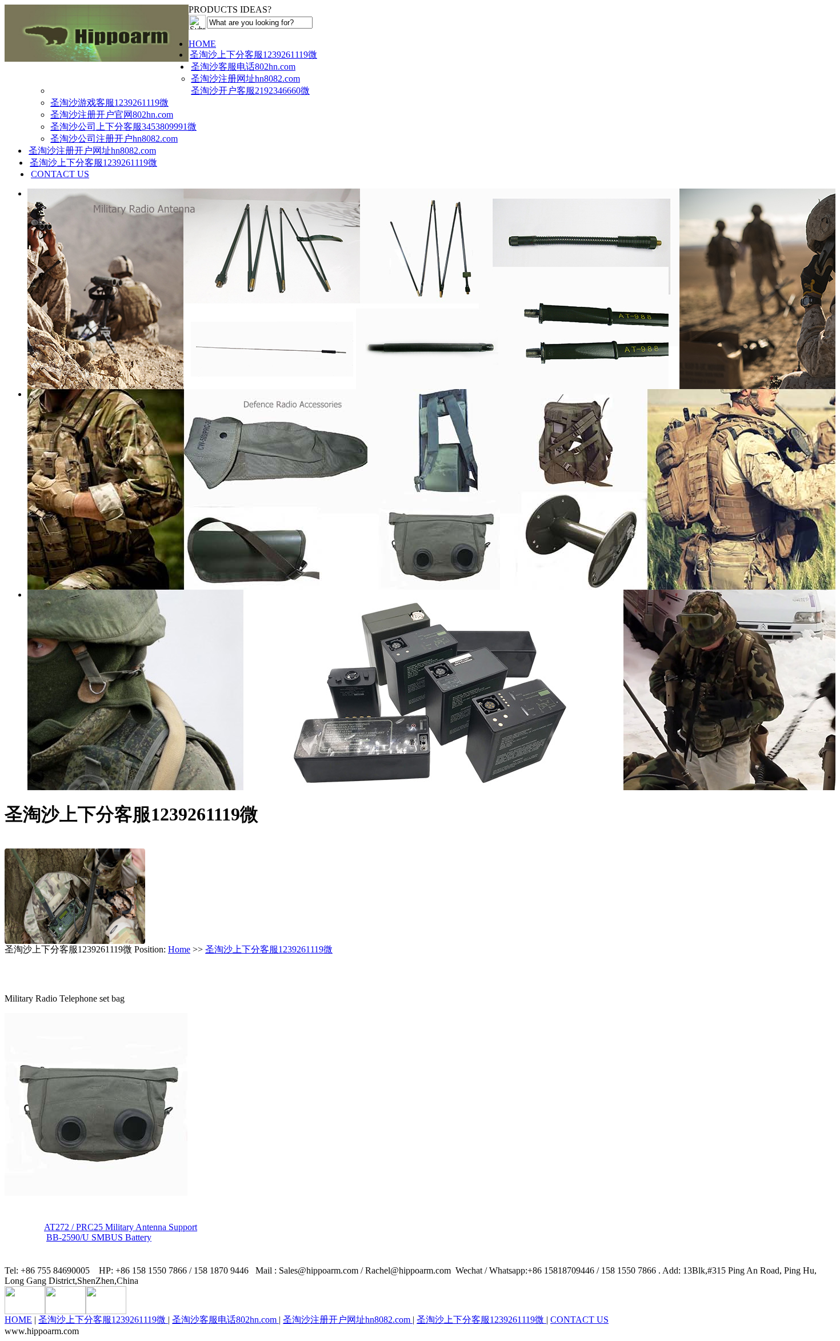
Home (179, 949)
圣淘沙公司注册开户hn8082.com (114, 138)
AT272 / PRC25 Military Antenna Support (120, 1227)
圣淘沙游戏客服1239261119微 (109, 102)
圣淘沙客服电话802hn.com (243, 66)
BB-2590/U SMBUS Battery (98, 1237)
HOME (202, 44)
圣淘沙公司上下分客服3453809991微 (123, 126)
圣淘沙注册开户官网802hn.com (111, 114)
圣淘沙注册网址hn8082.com (245, 78)
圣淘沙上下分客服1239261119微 (253, 54)
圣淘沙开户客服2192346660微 (250, 90)
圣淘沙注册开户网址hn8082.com (92, 150)
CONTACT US (60, 174)
